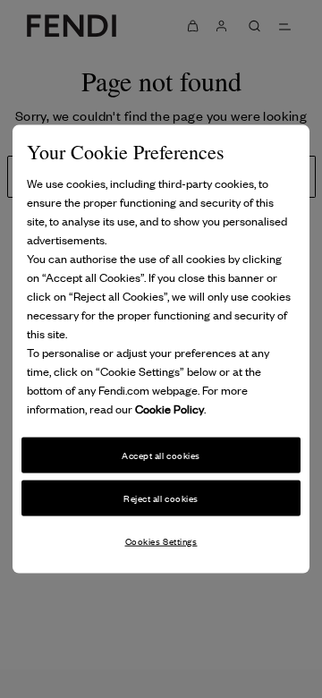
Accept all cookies (161, 455)
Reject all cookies (161, 497)
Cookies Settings (161, 540)
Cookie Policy (169, 408)
